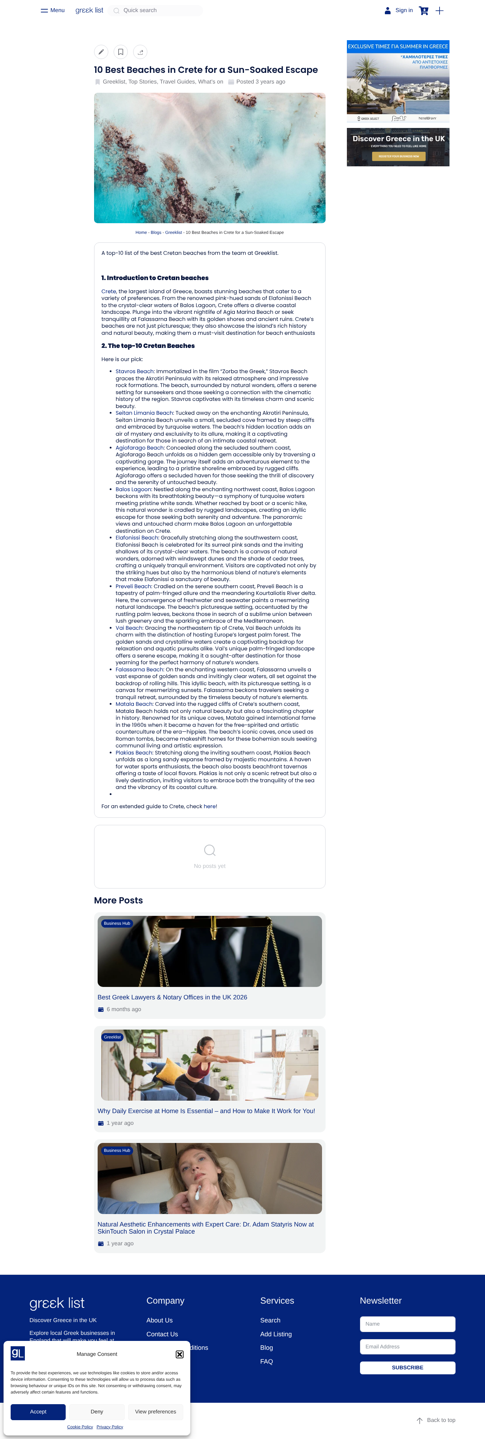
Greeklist (173, 232)
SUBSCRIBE (407, 1368)
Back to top (441, 1420)
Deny (97, 1412)
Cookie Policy (80, 1426)
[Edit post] (101, 52)
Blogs (156, 232)
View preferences (155, 1412)
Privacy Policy (110, 1426)
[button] (179, 1354)
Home (141, 232)
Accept (38, 1412)
